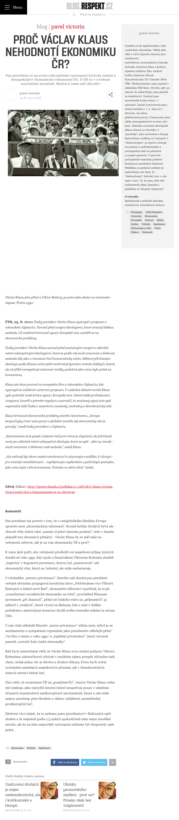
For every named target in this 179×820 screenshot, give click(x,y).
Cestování (136, 216)
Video (157, 228)
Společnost (44, 748)
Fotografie (136, 220)
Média (160, 220)
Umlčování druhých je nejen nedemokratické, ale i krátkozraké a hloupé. (22, 795)
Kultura (149, 220)
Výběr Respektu (154, 212)
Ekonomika (17, 748)
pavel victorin (68, 26)
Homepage (136, 212)
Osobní (134, 224)
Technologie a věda (141, 228)
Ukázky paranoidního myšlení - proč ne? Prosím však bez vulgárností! (78, 795)
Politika (31, 748)
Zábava (135, 232)
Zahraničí (147, 232)
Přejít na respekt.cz (93, 14)
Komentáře (17, 761)
